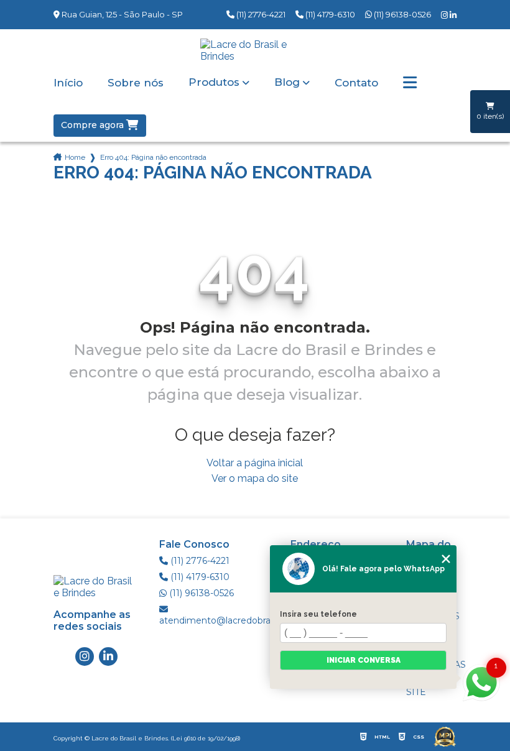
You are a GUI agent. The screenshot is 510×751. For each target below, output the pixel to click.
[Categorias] (410, 83)
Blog (287, 82)
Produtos (213, 82)
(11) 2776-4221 (259, 14)
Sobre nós (136, 83)
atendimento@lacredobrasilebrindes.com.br (224, 620)
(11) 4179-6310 (329, 14)
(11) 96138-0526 (401, 14)
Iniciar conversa (364, 660)
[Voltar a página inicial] (255, 50)
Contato (356, 83)
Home (75, 157)
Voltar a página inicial (254, 463)
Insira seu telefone (318, 614)
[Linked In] (453, 15)
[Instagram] (445, 15)
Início (68, 83)
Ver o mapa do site (254, 478)
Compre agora (93, 125)
